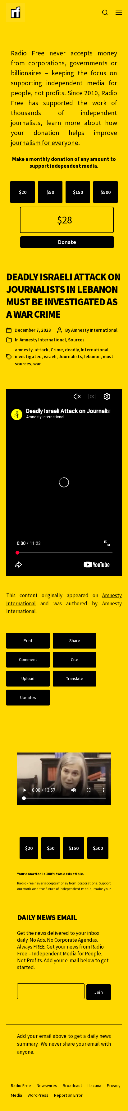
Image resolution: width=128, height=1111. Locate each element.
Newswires (47, 1085)
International (94, 350)
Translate (74, 678)
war (37, 364)
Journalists (70, 356)
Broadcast (72, 1085)
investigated (28, 356)
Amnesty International (94, 330)
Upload (27, 678)
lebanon (92, 356)
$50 (50, 192)
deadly (72, 350)
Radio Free (21, 1085)
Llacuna (94, 1085)
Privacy (114, 1085)
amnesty (23, 350)
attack (41, 350)
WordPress (38, 1095)
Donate (67, 242)
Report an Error (68, 1095)
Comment (28, 659)
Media (16, 1095)
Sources (76, 340)
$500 (106, 192)
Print (28, 640)
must (108, 356)
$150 (78, 192)
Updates (28, 697)
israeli (50, 356)
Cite (74, 659)
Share (74, 640)
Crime (57, 350)
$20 (22, 192)
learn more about (73, 123)
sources (23, 364)
